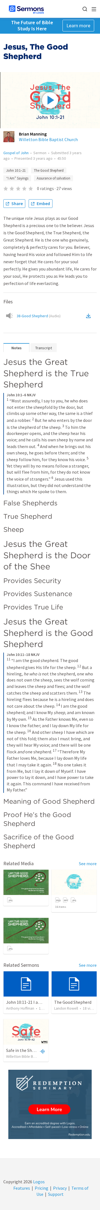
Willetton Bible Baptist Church (48, 139)
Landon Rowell (66, 1008)
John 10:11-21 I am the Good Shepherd (42, 1002)
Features (21, 1188)
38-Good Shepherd (39, 315)
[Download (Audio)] (89, 316)
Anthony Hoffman (20, 1008)
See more (88, 863)
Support (56, 1194)
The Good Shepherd (49, 170)
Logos (38, 1181)
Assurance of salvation (53, 178)
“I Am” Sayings (17, 178)
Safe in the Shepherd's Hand (32, 1050)
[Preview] (42, 1051)
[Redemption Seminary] (50, 1104)
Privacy (60, 1188)
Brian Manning (33, 134)
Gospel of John (16, 152)
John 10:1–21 (16, 170)
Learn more (78, 25)
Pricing (41, 1188)
